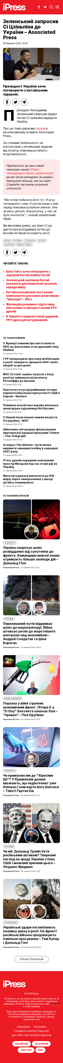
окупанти (9, 245)
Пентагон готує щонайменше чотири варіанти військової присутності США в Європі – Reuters (31, 393)
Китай (7, 241)
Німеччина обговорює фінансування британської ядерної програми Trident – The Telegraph (31, 433)
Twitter (25, 1050)
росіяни (17, 241)
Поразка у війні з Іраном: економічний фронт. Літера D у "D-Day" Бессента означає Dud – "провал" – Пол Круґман (30, 709)
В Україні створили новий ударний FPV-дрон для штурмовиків (32, 318)
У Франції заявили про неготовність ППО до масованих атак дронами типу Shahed (31, 346)
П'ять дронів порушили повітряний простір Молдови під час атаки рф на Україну (30, 464)
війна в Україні (24, 245)
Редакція (23, 1026)
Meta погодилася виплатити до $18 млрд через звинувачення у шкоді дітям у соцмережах (28, 479)
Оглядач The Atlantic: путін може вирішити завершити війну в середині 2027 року (30, 448)
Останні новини (14, 337)
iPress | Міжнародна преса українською (29, 171)
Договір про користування (31, 1035)
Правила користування (31, 1031)
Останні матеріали (16, 495)
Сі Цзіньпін (29, 241)
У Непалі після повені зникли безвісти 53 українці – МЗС (30, 419)
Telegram (41, 1043)
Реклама (40, 1026)
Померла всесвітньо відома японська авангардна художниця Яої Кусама (30, 407)
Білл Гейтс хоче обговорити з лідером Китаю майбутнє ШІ (28, 273)
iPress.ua (54, 1003)
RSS (40, 1050)
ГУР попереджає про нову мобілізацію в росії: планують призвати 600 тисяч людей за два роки (31, 362)
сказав (40, 128)
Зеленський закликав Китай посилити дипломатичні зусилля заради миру (31, 283)
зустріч (41, 241)
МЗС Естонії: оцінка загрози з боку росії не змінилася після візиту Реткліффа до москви (28, 377)
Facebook (21, 1043)
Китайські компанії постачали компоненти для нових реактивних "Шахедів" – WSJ (32, 295)
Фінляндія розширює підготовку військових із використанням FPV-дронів (32, 308)
